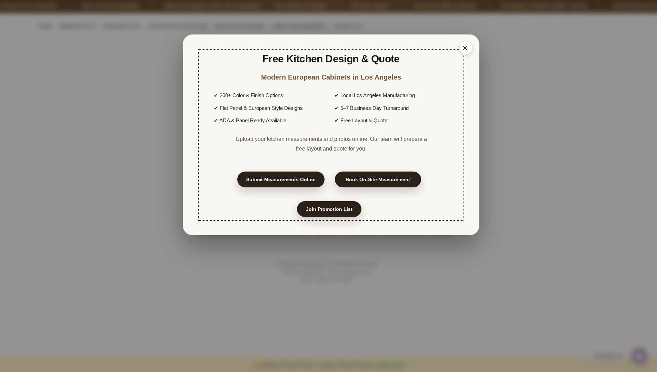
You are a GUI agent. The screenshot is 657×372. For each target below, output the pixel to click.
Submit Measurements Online (281, 179)
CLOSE (466, 48)
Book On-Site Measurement (378, 179)
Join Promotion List (329, 209)
